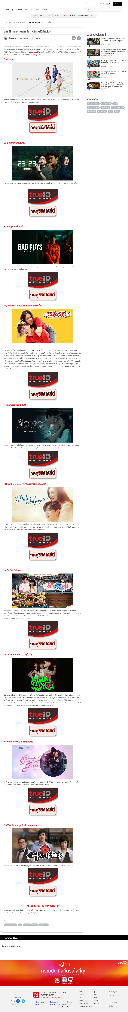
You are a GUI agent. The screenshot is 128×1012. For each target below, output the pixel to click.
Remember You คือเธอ (15, 405)
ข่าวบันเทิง (48, 15)
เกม (31, 9)
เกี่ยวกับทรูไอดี (113, 992)
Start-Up (8, 59)
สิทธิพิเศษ (19, 9)
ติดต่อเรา (111, 1006)
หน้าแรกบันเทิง (37, 15)
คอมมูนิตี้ (96, 1004)
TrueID (11, 4)
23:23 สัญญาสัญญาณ (14, 143)
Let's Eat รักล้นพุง (12, 570)
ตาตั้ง (37, 9)
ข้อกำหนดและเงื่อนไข (114, 995)
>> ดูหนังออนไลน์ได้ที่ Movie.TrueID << (43, 906)
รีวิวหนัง (72, 15)
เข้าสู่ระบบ (117, 4)
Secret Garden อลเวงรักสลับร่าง (19, 741)
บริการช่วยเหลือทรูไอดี (85, 1007)
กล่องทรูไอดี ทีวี (100, 4)
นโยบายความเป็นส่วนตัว (115, 999)
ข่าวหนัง (64, 15)
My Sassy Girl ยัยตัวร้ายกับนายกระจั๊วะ (23, 305)
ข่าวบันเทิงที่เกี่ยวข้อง (11, 946)
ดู (12, 9)
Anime (102, 45)
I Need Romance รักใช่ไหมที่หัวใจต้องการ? (25, 484)
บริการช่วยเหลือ (113, 1003)
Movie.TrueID (33, 52)
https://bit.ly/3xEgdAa (33, 913)
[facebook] (18, 1001)
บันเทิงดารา (16, 22)
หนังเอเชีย (103, 56)
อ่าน (26, 9)
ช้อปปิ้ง (81, 1001)
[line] (13, 1001)
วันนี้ (7, 9)
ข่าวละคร (56, 15)
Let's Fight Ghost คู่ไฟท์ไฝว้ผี (18, 654)
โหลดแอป (88, 4)
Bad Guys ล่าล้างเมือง (14, 226)
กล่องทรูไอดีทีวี (83, 1004)
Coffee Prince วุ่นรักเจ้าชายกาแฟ (20, 825)
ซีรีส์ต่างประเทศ (83, 15)
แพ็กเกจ (96, 1001)
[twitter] (23, 1001)
